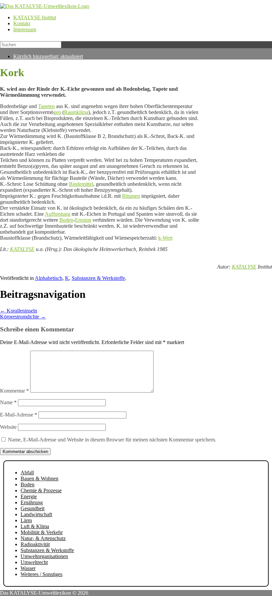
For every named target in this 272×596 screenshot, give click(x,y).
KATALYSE (22, 249)
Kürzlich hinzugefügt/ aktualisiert (48, 56)
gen (57, 112)
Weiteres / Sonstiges (41, 574)
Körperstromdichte (23, 316)
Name (8, 402)
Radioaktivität (35, 544)
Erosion (83, 220)
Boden (66, 220)
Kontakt (21, 23)
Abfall (27, 472)
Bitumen (131, 196)
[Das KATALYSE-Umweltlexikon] (44, 6)
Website (8, 427)
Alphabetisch (48, 278)
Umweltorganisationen (44, 556)
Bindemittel (81, 184)
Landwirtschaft (36, 514)
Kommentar (14, 391)
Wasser (28, 568)
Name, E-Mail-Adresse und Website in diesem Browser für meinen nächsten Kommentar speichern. (112, 439)
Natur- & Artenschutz (43, 538)
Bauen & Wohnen (39, 478)
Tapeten (46, 106)
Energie (29, 496)
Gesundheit (32, 508)
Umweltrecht (34, 562)
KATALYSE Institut (34, 17)
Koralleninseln (18, 310)
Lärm (26, 520)
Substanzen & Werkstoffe (98, 278)
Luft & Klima (35, 526)
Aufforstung (57, 214)
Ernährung (32, 502)
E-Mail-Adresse (18, 414)
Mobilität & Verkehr (42, 532)
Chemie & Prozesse (41, 490)
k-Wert (165, 238)
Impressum (24, 29)
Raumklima (76, 112)
